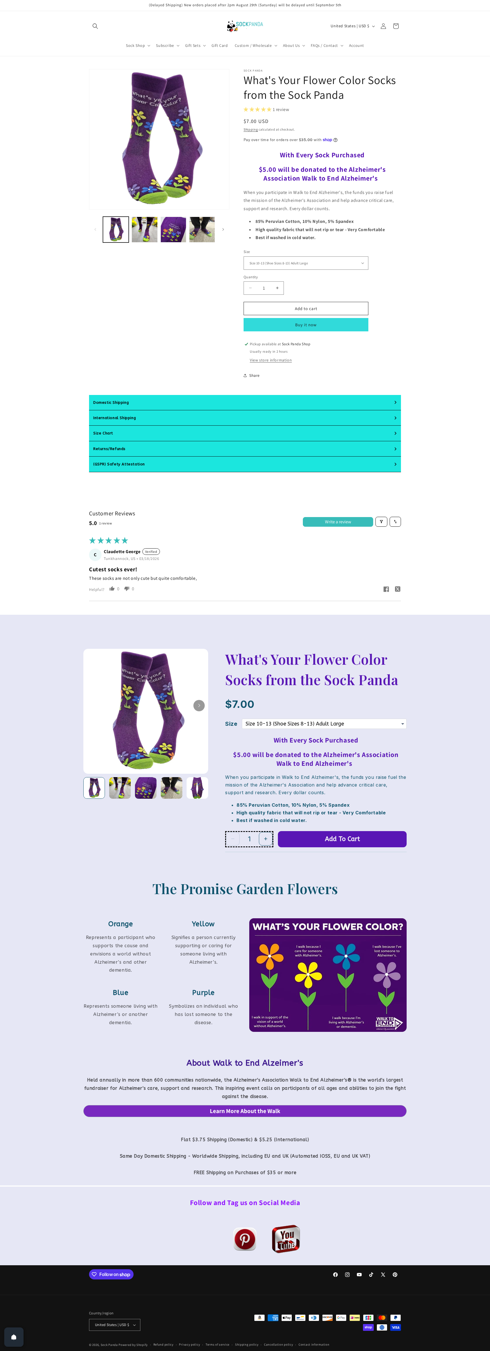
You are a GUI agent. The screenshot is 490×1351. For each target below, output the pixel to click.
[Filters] (381, 522)
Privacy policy (189, 1344)
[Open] (14, 1337)
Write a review (338, 521)
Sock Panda (109, 1345)
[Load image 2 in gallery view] (144, 229)
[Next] (199, 705)
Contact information (314, 1344)
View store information (271, 360)
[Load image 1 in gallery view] (116, 229)
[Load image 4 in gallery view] (202, 229)
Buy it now (306, 324)
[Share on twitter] (397, 589)
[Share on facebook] (386, 590)
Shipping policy (247, 1344)
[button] (95, 26)
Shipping (251, 129)
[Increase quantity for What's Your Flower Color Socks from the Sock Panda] (266, 839)
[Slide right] (223, 229)
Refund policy (163, 1344)
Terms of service (217, 1344)
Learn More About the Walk (245, 1111)
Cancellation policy (278, 1344)
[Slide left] (95, 229)
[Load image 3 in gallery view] (173, 229)
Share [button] (254, 375)
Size (247, 251)
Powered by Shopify (133, 1345)
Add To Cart (342, 839)
